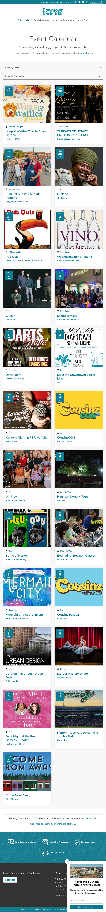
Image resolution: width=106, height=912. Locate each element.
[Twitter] (79, 2)
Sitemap (42, 909)
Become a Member (56, 2)
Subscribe (10, 879)
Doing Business (41, 20)
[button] (53, 68)
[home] (53, 12)
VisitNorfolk (90, 818)
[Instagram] (87, 2)
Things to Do (24, 20)
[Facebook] (75, 2)
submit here (86, 53)
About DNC (83, 20)
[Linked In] (83, 2)
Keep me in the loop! (86, 907)
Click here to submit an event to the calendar (52, 824)
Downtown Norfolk (64, 909)
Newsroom (34, 909)
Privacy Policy (23, 909)
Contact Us (68, 2)
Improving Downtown (63, 20)
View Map (44, 2)
